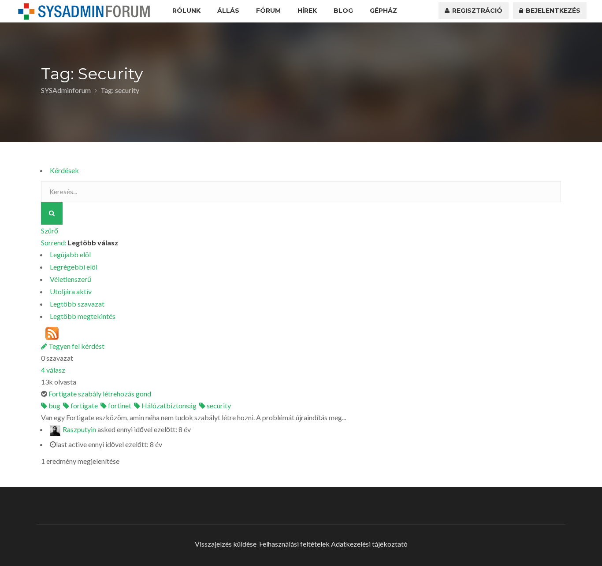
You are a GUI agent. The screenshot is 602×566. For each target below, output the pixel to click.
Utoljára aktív (71, 291)
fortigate (83, 405)
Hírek (307, 11)
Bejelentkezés (552, 11)
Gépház (383, 11)
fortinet (119, 405)
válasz (53, 370)
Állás (228, 11)
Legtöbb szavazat (77, 304)
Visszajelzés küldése (225, 544)
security (218, 405)
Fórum (268, 11)
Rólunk (186, 11)
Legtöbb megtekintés (82, 316)
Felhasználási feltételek (294, 544)
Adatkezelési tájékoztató (369, 544)
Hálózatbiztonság (168, 405)
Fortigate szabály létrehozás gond (99, 393)
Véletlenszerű (70, 279)
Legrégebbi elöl (73, 267)
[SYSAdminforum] (84, 11)
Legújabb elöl (70, 254)
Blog (343, 11)
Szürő (49, 230)
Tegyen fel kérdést (75, 346)
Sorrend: (79, 242)
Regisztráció (476, 11)
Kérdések (64, 170)
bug (53, 405)
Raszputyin (79, 429)
